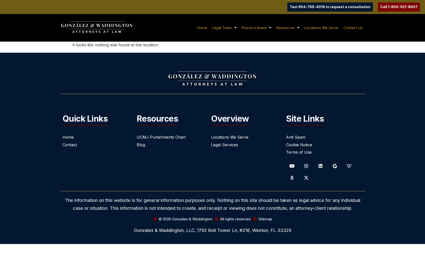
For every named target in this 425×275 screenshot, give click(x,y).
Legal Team (222, 27)
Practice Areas (254, 27)
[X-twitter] (306, 178)
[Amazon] (292, 178)
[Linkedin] (320, 166)
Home (202, 27)
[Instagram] (306, 166)
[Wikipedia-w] (349, 166)
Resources (285, 27)
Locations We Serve (321, 27)
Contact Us (353, 27)
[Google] (335, 166)
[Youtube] (292, 166)
